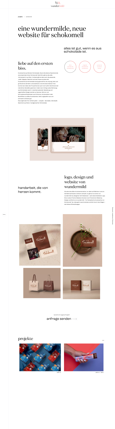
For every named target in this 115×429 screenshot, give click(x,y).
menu (4, 214)
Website (24, 79)
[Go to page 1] (102, 340)
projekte (20, 16)
